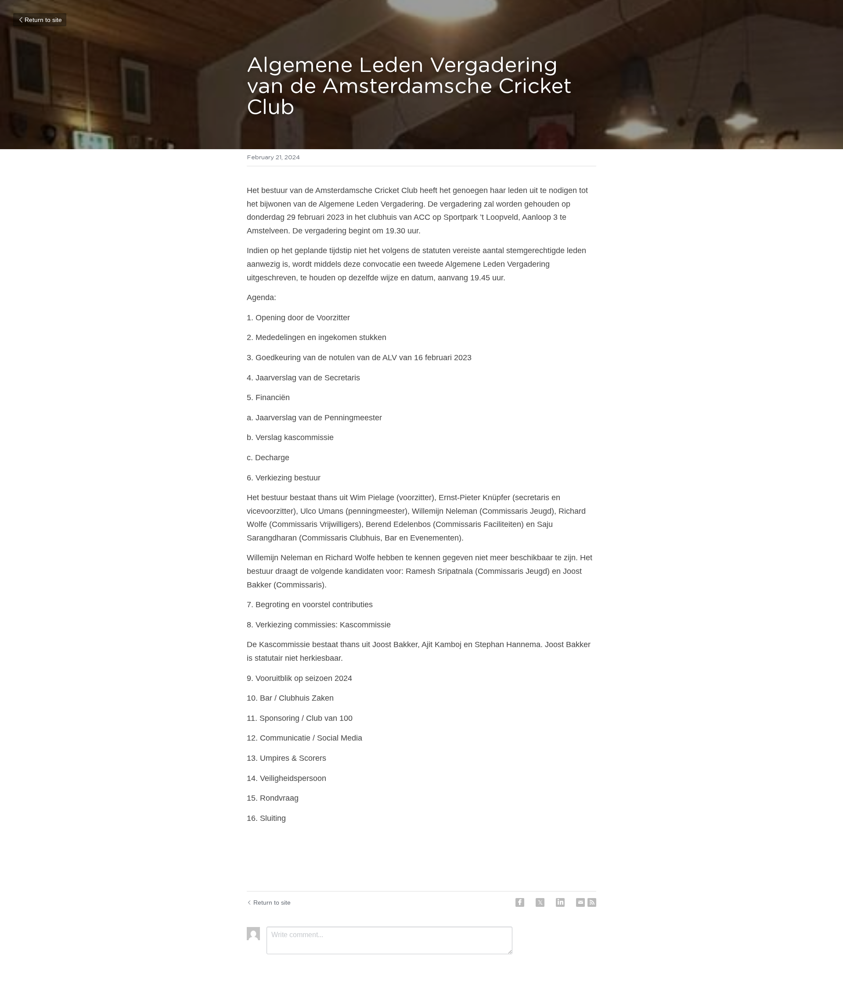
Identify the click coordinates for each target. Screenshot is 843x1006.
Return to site (43, 19)
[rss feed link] (591, 902)
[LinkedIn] (560, 902)
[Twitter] (540, 902)
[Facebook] (519, 902)
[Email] (580, 902)
